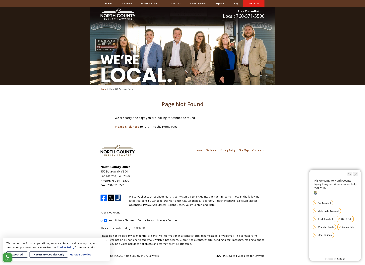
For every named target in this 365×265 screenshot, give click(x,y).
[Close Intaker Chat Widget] (355, 174)
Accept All (17, 254)
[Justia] (118, 198)
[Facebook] (104, 198)
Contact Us (254, 3)
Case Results (174, 3)
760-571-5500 (120, 180)
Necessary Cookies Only (48, 254)
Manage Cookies (167, 220)
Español (220, 3)
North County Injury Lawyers (141, 255)
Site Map (244, 150)
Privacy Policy (227, 150)
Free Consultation (251, 11)
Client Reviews (198, 3)
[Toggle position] (349, 174)
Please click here (127, 127)
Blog (236, 3)
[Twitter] (111, 198)
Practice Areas (149, 3)
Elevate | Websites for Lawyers (240, 255)
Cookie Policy (146, 220)
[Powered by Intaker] (340, 259)
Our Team (126, 3)
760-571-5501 (116, 185)
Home (108, 3)
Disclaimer (211, 150)
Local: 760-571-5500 (243, 16)
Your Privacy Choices (121, 220)
